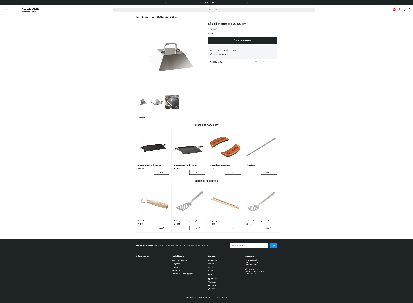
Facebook (213, 279)
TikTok (212, 289)
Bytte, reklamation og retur (181, 261)
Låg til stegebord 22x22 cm (167, 17)
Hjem (137, 17)
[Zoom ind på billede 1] (170, 56)
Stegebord (145, 17)
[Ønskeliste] (404, 9)
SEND (273, 245)
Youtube (214, 285)
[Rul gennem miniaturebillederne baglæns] (138, 102)
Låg (153, 17)
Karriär (210, 267)
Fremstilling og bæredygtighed (182, 274)
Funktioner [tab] (141, 118)
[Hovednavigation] (6, 9)
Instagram (213, 282)
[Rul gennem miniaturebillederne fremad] (202, 102)
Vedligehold (176, 270)
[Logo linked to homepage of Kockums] (31, 10)
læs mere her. (223, 297)
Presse (210, 270)
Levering (175, 267)
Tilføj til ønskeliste (216, 62)
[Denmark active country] (394, 10)
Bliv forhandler (213, 261)
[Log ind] (399, 9)
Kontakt (211, 264)
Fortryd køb (176, 264)
